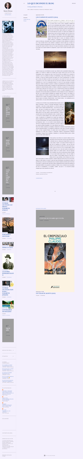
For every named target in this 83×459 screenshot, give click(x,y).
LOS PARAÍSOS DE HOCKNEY (7, 310)
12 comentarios (9, 238)
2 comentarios (42, 295)
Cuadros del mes (26, 19)
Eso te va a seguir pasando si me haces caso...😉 (8, 377)
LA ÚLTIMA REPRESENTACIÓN (8, 273)
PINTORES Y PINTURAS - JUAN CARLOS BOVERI (7, 391)
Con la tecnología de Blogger (50, 455)
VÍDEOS (51, 9)
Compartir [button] (25, 14)
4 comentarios (46, 220)
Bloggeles (4, 404)
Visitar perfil (8, 14)
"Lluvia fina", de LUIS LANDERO (6, 412)
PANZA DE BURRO (8, 143)
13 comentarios (9, 277)
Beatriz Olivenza (8, 11)
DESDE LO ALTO (7, 247)
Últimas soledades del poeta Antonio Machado (7, 400)
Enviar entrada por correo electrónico (46, 172)
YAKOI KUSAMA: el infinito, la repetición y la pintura (8, 394)
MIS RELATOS (41, 9)
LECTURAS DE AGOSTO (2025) (45, 293)
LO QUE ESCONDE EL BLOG (41, 3)
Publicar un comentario (6, 213)
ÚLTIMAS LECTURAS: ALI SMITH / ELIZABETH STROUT (7, 206)
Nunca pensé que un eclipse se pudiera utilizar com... (7, 369)
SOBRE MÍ (32, 9)
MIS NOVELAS (36, 9)
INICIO (29, 9)
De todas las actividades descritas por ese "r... (7, 373)
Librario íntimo (5, 398)
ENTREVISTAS (46, 9)
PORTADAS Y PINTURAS (6, 235)
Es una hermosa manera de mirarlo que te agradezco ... (7, 381)
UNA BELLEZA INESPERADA (8, 111)
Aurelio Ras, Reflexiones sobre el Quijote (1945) (7, 406)
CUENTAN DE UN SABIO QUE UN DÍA (52, 218)
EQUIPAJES (8, 329)
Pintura (24, 20)
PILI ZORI (4, 410)
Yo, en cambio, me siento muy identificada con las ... (7, 365)
